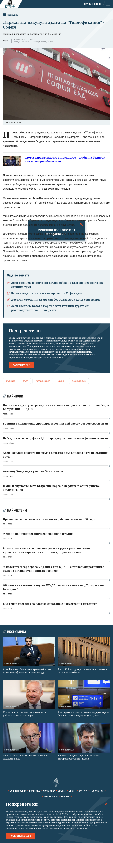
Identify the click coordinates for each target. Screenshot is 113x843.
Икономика (12, 15)
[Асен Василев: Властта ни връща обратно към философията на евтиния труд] (29, 651)
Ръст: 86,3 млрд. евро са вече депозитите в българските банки (82, 671)
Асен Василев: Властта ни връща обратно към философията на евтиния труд (27, 671)
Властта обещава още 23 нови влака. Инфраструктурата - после (79, 757)
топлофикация (43, 381)
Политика (34, 791)
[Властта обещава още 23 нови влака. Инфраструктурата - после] (84, 738)
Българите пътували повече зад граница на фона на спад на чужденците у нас (83, 714)
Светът (62, 791)
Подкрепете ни (21, 365)
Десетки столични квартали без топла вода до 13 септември (55, 299)
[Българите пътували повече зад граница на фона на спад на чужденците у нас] (84, 694)
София (61, 381)
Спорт (72, 791)
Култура (83, 791)
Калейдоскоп (51, 796)
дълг (25, 381)
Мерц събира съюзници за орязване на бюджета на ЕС (25, 757)
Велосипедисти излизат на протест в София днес (47, 293)
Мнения (65, 796)
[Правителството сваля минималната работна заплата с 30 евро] (29, 694)
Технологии (96, 791)
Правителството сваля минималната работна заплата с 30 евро (24, 714)
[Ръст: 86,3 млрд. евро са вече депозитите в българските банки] (84, 651)
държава (10, 381)
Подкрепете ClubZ (20, 836)
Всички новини (92, 4)
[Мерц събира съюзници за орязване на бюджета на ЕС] (29, 738)
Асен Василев (79, 381)
